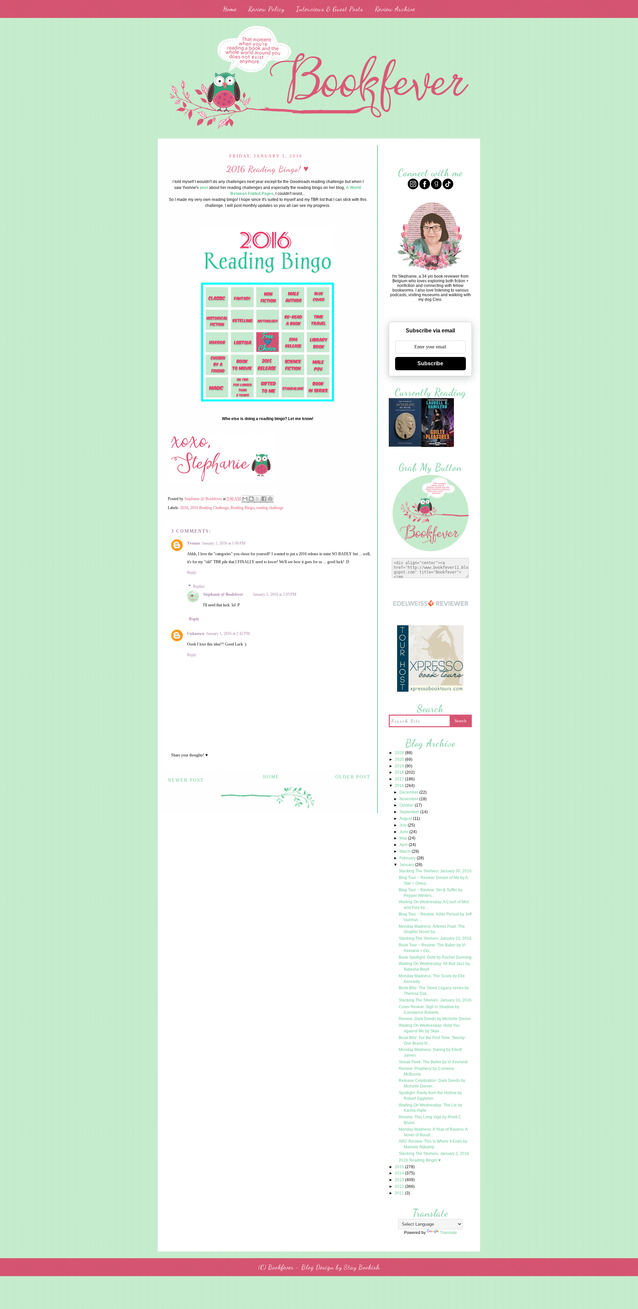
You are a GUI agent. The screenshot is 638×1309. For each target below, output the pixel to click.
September (409, 812)
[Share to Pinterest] (270, 499)
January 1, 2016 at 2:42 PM (228, 633)
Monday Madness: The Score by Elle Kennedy (432, 979)
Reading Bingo (242, 507)
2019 (400, 766)
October (407, 805)
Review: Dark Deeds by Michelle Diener (435, 1018)
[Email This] (245, 499)
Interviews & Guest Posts (329, 9)
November (409, 799)
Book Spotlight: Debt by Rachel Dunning (435, 957)
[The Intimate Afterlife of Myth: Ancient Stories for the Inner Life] (405, 446)
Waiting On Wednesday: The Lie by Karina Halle (430, 1108)
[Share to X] (257, 499)
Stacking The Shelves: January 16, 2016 (435, 1000)
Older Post (353, 776)
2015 (400, 1167)
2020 (400, 759)
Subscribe (430, 363)
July (403, 825)
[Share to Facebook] (264, 499)
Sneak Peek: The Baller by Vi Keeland (433, 1062)
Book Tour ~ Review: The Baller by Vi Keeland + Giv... (432, 948)
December (409, 792)
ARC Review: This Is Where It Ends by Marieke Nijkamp (433, 1144)
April (404, 844)
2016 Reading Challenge (209, 507)
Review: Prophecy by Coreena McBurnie (426, 1071)
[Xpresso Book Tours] (430, 691)
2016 (184, 507)
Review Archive (395, 9)
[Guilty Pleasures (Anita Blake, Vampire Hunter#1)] (437, 446)
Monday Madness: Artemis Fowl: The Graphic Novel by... (432, 929)
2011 (400, 1193)
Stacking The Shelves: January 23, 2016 (435, 938)
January (407, 864)
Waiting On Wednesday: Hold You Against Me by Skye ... (429, 1028)
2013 (400, 1180)
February (408, 858)
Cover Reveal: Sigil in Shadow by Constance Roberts (429, 1009)
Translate (448, 1232)
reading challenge (269, 507)
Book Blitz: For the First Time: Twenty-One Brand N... (432, 1040)
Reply (191, 572)
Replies (199, 586)
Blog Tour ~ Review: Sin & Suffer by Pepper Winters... (431, 893)
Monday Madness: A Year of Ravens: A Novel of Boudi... (433, 1132)
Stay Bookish (362, 1267)
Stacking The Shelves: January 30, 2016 (435, 871)
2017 (400, 779)
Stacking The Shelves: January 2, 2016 (434, 1153)
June (404, 831)
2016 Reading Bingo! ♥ (420, 1160)
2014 (400, 1173)
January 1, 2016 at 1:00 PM (224, 543)
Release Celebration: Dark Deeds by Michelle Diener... (432, 1083)
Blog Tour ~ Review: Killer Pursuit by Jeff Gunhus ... (435, 917)
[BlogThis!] (251, 499)
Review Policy (266, 9)
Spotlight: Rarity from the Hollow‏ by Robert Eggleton (430, 1096)
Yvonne (193, 543)
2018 (400, 772)
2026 (400, 752)
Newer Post (186, 780)
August (406, 818)
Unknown (195, 633)
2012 (400, 1186)
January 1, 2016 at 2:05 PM (274, 594)
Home (230, 9)
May (403, 838)
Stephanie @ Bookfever (223, 594)
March (405, 851)
